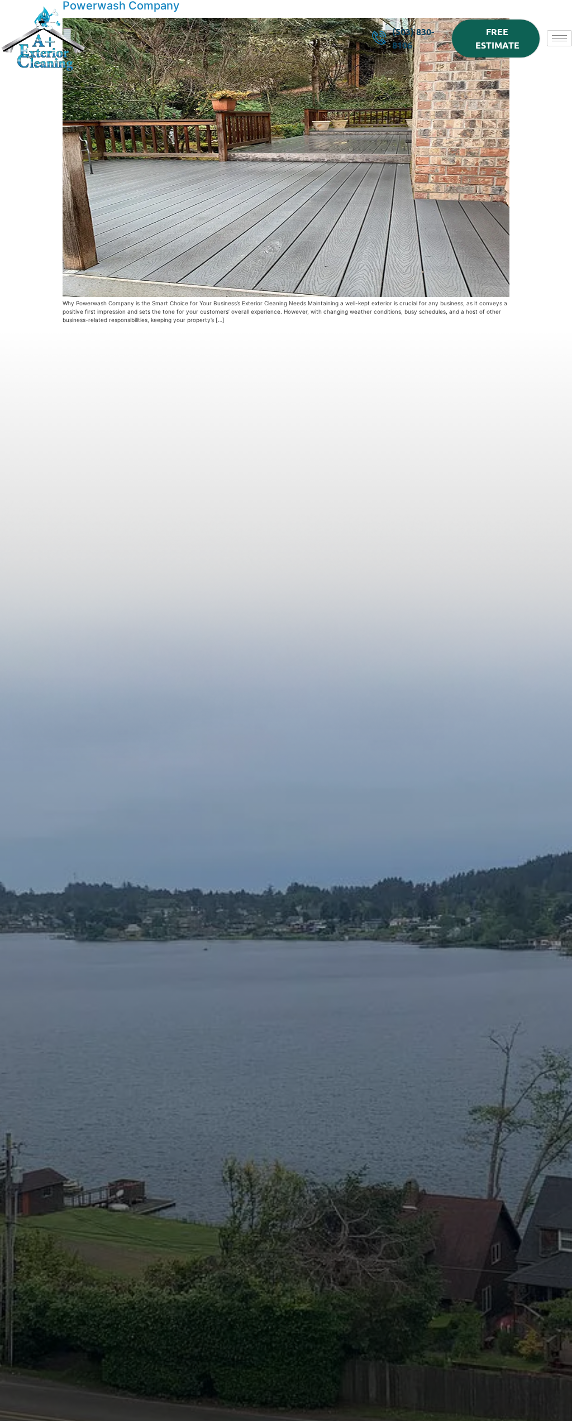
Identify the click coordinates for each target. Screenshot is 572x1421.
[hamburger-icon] (559, 38)
